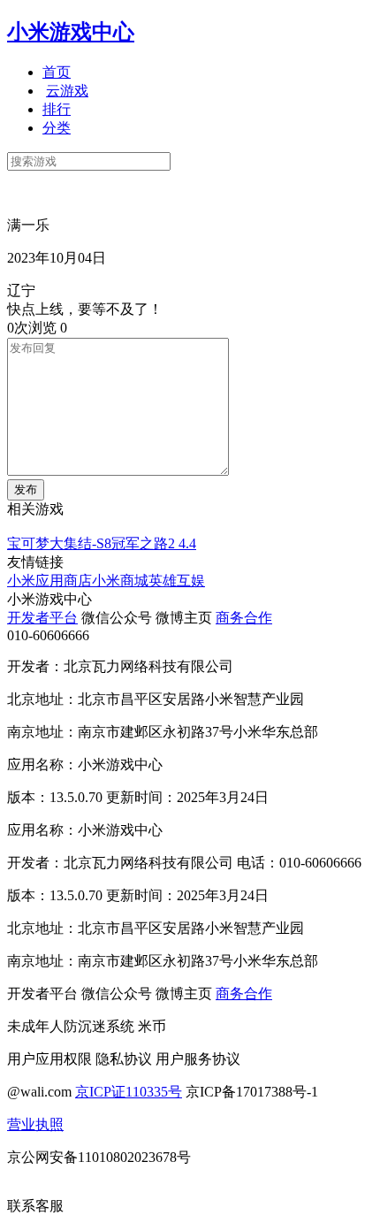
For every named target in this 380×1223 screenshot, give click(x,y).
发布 (25, 489)
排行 (56, 109)
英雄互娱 (176, 580)
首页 (56, 72)
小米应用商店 (49, 580)
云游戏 (67, 90)
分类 (56, 127)
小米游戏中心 (70, 31)
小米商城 (120, 580)
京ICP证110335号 (128, 1091)
